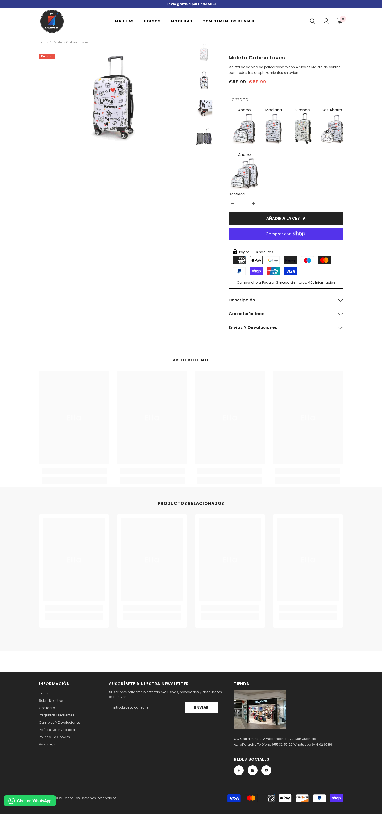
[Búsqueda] (312, 21)
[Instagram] (253, 770)
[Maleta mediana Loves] (273, 128)
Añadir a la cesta (286, 218)
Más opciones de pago (286, 242)
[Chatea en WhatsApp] (30, 800)
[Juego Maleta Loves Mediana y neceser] (332, 128)
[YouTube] (266, 770)
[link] (74, 471)
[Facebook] (239, 770)
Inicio (43, 42)
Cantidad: (237, 194)
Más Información (321, 282)
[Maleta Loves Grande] (302, 128)
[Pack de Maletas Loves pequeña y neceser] (244, 128)
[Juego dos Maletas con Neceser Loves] (244, 173)
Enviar (201, 707)
